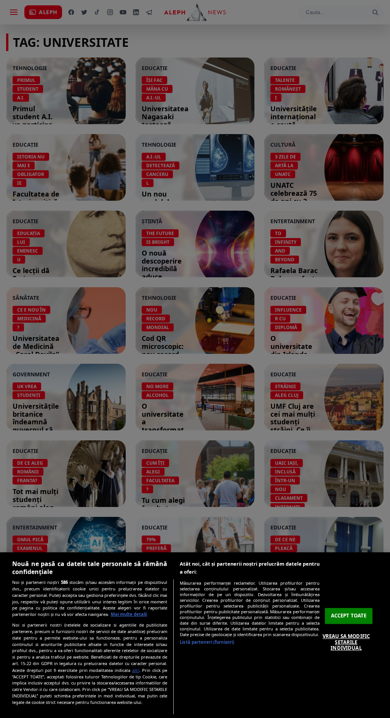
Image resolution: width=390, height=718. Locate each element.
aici (135, 670)
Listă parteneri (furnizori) (207, 642)
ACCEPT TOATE (349, 615)
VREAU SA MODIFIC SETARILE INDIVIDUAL (346, 642)
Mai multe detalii (129, 614)
